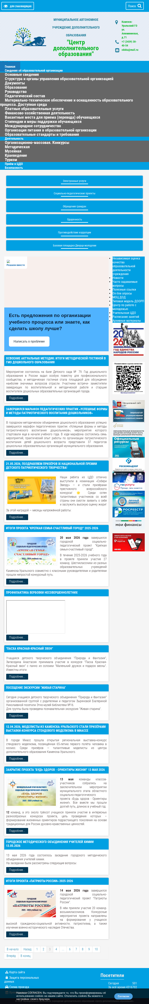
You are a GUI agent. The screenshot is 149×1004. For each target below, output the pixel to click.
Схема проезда (19, 987)
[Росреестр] (129, 512)
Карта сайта (17, 972)
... (63, 949)
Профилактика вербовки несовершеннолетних (42, 592)
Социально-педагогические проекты (74, 193)
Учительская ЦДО (124, 313)
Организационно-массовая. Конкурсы (37, 142)
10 (96, 949)
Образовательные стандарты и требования (42, 134)
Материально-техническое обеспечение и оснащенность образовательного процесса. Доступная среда (66, 102)
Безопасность (14, 168)
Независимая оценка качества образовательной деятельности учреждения (126, 266)
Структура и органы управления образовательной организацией (59, 78)
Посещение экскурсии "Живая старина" (36, 687)
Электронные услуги (74, 180)
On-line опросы (122, 293)
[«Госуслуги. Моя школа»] (129, 477)
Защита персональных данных (21, 979)
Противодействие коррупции (74, 232)
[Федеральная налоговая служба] (129, 501)
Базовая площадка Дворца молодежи (74, 245)
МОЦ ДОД (119, 297)
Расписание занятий (126, 317)
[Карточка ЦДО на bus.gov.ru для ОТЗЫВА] (129, 415)
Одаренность (74, 219)
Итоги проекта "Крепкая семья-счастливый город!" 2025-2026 (52, 528)
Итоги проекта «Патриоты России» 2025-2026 (39, 881)
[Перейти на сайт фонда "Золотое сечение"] (129, 429)
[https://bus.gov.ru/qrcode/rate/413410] (129, 378)
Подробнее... (17, 398)
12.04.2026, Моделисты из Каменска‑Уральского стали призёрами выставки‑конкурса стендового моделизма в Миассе (56, 728)
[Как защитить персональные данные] (129, 464)
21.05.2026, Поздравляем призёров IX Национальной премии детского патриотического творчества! (51, 466)
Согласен (123, 996)
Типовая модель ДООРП (128, 301)
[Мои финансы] (129, 523)
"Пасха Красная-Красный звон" (29, 648)
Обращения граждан (74, 206)
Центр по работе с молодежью (124, 307)
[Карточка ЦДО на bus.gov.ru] (129, 404)
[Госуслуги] (129, 486)
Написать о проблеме (29, 341)
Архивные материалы (127, 320)
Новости (118, 278)
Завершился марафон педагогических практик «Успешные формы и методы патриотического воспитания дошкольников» (56, 411)
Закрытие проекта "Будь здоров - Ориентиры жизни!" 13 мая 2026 (55, 770)
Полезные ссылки (124, 289)
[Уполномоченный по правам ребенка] (129, 493)
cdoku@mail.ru (130, 49)
